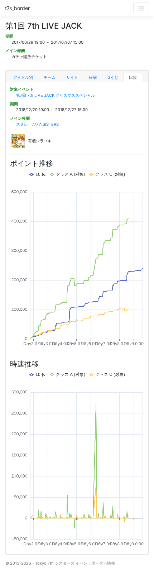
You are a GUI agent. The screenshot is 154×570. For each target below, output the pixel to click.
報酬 (93, 77)
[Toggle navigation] (141, 8)
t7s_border (17, 8)
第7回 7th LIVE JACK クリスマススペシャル (55, 95)
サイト (72, 77)
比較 (133, 77)
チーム (50, 77)
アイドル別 (23, 77)
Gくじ (112, 77)
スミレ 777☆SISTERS (37, 124)
